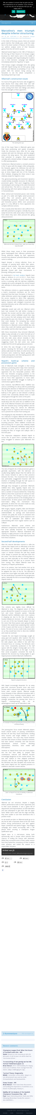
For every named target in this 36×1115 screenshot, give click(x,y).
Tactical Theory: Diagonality (13, 1073)
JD (5, 36)
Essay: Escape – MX (9, 1083)
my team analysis (19, 275)
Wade (5, 1054)
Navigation (6, 23)
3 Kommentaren (26, 38)
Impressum (29, 1113)
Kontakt (5, 1113)
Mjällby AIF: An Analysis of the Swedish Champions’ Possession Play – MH (16, 1093)
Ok (13, 11)
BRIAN (5, 1075)
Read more (20, 11)
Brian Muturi (7, 1066)
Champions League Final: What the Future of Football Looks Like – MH (17, 1051)
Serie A (17, 38)
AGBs (11, 1113)
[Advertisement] (18, 951)
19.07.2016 (13, 36)
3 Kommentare (17, 1033)
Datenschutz (19, 1113)
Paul (4, 1096)
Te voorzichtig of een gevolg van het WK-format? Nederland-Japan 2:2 (17, 1063)
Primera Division (10, 38)
